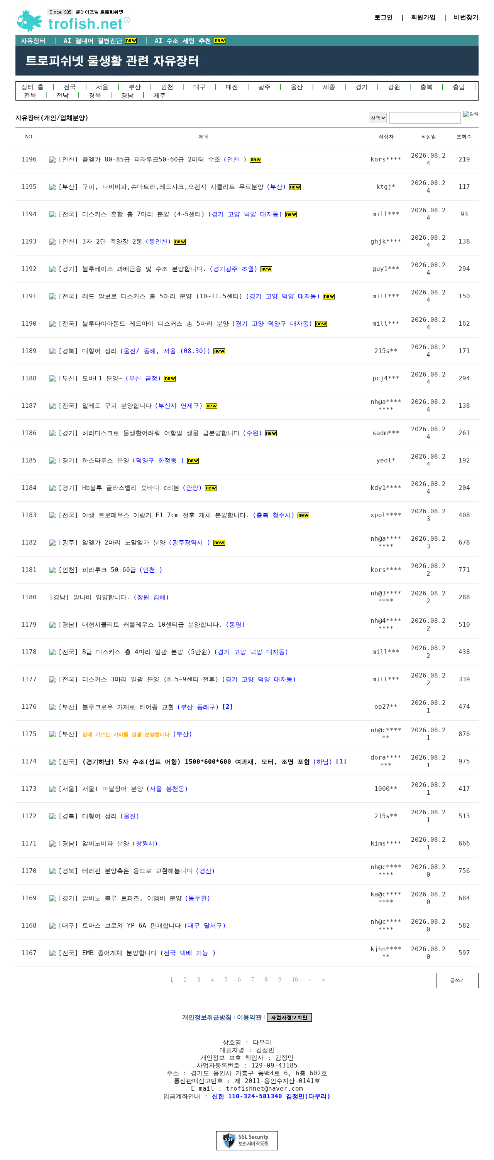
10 (295, 980)
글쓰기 (457, 980)
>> (322, 980)
